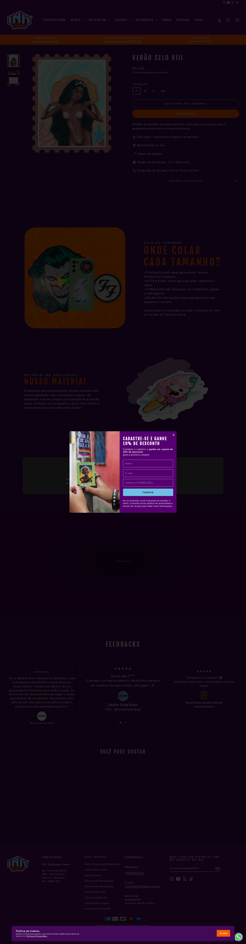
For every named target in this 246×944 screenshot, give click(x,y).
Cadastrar (148, 492)
